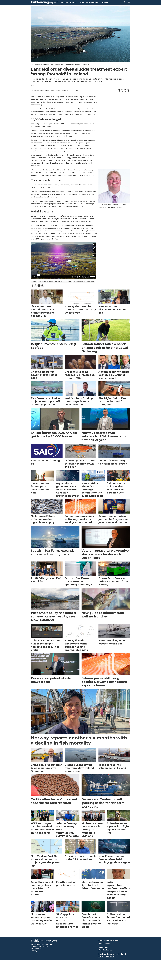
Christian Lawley (105, 950)
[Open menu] (129, 2)
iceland (68, 282)
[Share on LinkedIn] (125, 90)
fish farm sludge (46, 282)
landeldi (59, 282)
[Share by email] (128, 90)
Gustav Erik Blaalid (106, 957)
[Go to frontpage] (44, 2)
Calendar (104, 2)
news (34, 282)
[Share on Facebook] (119, 90)
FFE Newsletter (92, 2)
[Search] (124, 2)
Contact (73, 2)
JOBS (81, 2)
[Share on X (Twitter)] (122, 90)
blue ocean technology (84, 282)
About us (64, 2)
